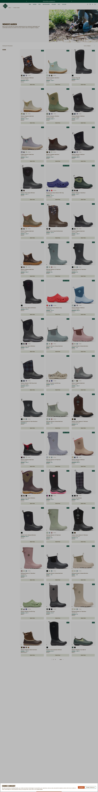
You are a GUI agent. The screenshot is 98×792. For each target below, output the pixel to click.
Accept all (81, 787)
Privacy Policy (40, 789)
